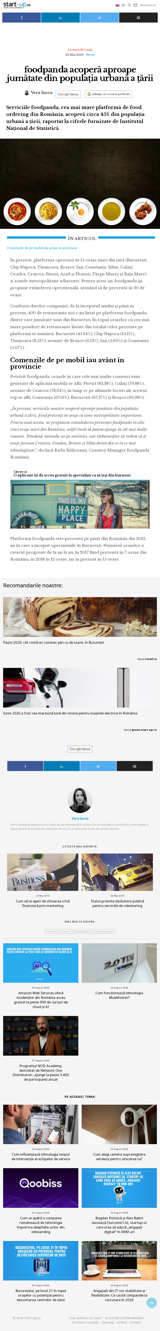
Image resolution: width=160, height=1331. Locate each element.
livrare (66, 931)
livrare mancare (104, 931)
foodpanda (82, 931)
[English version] (118, 5)
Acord (124, 1318)
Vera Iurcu (41, 92)
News (90, 55)
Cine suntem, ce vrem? (85, 1318)
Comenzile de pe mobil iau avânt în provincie (42, 248)
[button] (123, 5)
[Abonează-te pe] (68, 94)
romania (51, 931)
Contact (135, 1322)
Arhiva (122, 1322)
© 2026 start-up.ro (27, 1318)
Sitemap (108, 1322)
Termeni (85, 1322)
